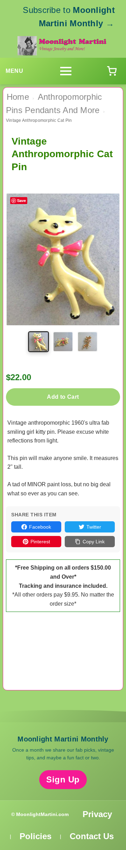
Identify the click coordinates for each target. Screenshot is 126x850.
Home (18, 97)
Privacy (97, 814)
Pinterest (40, 541)
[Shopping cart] (111, 71)
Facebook (40, 527)
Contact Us (92, 836)
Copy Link (94, 541)
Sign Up (63, 779)
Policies (35, 836)
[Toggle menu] (66, 71)
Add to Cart (63, 397)
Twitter (93, 527)
